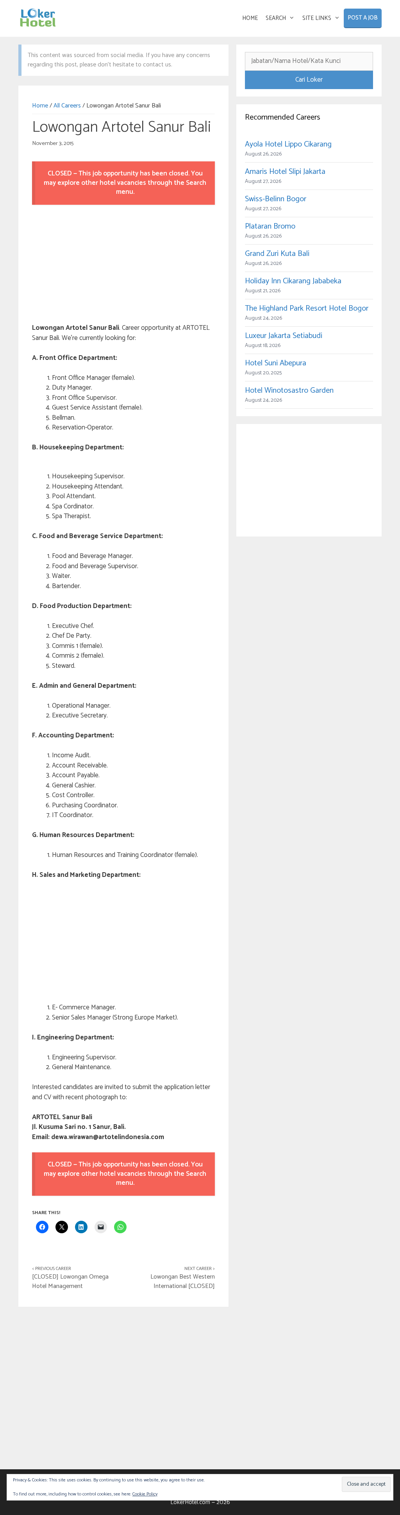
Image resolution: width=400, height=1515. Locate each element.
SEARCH (276, 18)
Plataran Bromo (270, 226)
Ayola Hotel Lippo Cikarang (288, 144)
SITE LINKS (316, 18)
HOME (250, 18)
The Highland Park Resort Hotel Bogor (306, 308)
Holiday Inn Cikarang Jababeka (293, 281)
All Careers (67, 105)
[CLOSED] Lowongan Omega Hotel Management (70, 1281)
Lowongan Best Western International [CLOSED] (182, 1281)
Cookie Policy (144, 1494)
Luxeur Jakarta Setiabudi (283, 335)
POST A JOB (363, 18)
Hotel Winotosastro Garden (289, 390)
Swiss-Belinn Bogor (275, 199)
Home (40, 105)
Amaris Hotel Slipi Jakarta (285, 171)
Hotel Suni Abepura (275, 363)
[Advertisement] (123, 265)
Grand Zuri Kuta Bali (277, 253)
